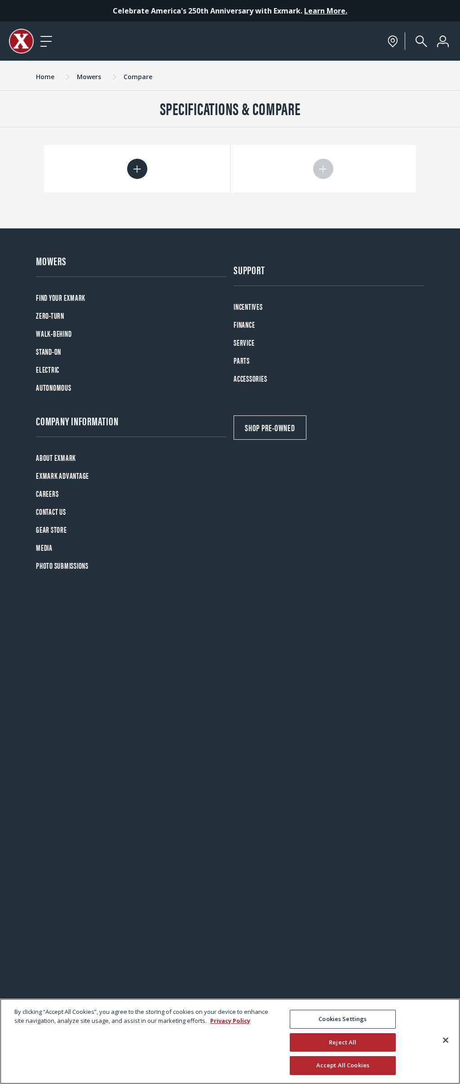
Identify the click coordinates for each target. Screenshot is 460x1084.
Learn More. (325, 11)
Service (244, 342)
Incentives (248, 306)
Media (44, 547)
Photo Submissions (62, 565)
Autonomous (53, 387)
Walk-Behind (53, 333)
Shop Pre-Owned (270, 427)
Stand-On (48, 351)
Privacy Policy (230, 1021)
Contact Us (51, 511)
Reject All (342, 1042)
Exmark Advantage (62, 475)
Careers (47, 493)
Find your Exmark (60, 297)
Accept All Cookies (342, 1065)
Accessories (250, 378)
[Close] (446, 1040)
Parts (242, 360)
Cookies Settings (342, 1019)
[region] (230, 1041)
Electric (47, 369)
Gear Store (51, 529)
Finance (244, 324)
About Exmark (56, 457)
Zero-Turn (50, 315)
